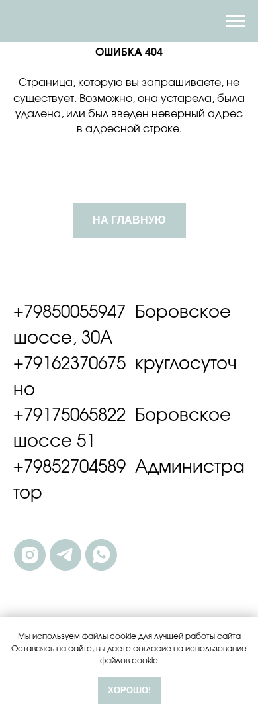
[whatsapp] (101, 555)
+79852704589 (69, 467)
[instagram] (30, 555)
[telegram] (65, 555)
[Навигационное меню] (235, 21)
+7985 (37, 312)
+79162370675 (69, 364)
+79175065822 (69, 415)
